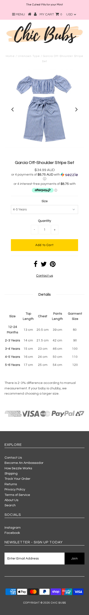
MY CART (51, 14)
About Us (11, 500)
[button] (44, 176)
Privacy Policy (15, 489)
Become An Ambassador (24, 463)
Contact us (44, 275)
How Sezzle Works (18, 468)
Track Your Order (17, 478)
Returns (11, 484)
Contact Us (13, 457)
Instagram (13, 527)
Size (45, 201)
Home (10, 56)
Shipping (11, 473)
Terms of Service (17, 495)
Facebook (12, 533)
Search (10, 505)
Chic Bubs (58, 602)
